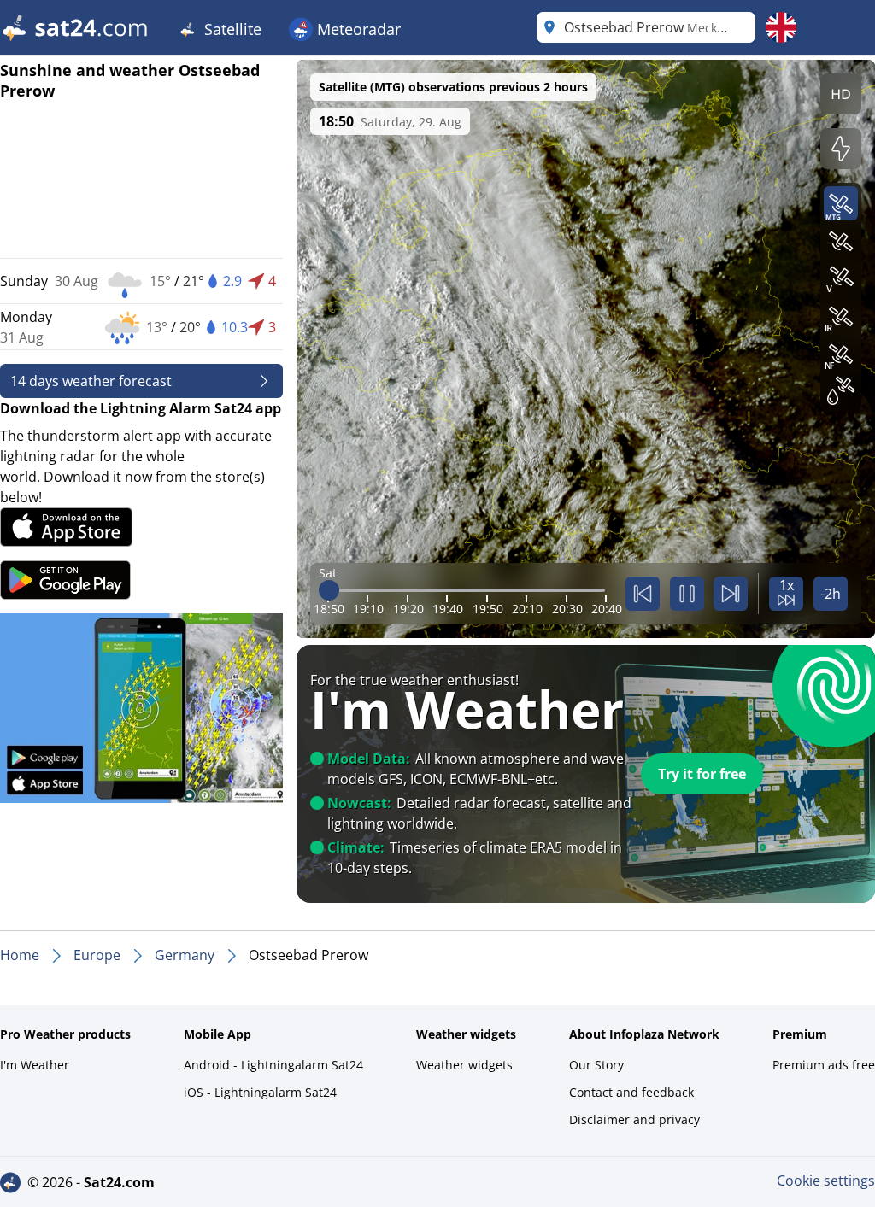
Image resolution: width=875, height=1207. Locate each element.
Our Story (596, 1065)
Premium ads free (823, 1065)
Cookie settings (826, 1180)
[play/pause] (687, 594)
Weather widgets (464, 1065)
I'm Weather (34, 1065)
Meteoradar (357, 29)
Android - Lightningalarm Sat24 (273, 1065)
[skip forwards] (731, 594)
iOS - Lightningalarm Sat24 (260, 1092)
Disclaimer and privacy (634, 1119)
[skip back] (642, 594)
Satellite (230, 29)
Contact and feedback (631, 1092)
